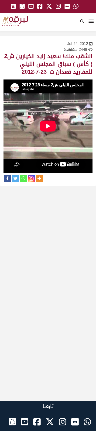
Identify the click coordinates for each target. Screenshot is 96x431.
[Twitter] (15, 178)
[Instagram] (31, 178)
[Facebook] (7, 178)
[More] (39, 178)
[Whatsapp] (23, 178)
